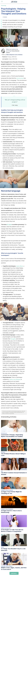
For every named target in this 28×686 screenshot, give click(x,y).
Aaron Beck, (19, 266)
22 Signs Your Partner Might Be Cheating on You (11, 492)
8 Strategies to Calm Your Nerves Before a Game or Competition (12, 530)
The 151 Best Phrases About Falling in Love (13, 454)
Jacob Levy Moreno (15, 379)
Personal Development (7, 566)
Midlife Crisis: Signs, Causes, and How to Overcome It (14, 568)
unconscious (20, 78)
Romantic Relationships (7, 490)
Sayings (3, 452)
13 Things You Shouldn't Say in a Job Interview (13, 549)
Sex (2, 471)
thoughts (13, 339)
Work (2, 547)
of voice (9, 224)
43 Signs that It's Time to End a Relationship (11, 511)
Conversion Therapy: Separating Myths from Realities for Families (12, 435)
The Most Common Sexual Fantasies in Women (14, 473)
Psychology (3, 5)
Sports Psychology (6, 528)
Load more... (14, 573)
